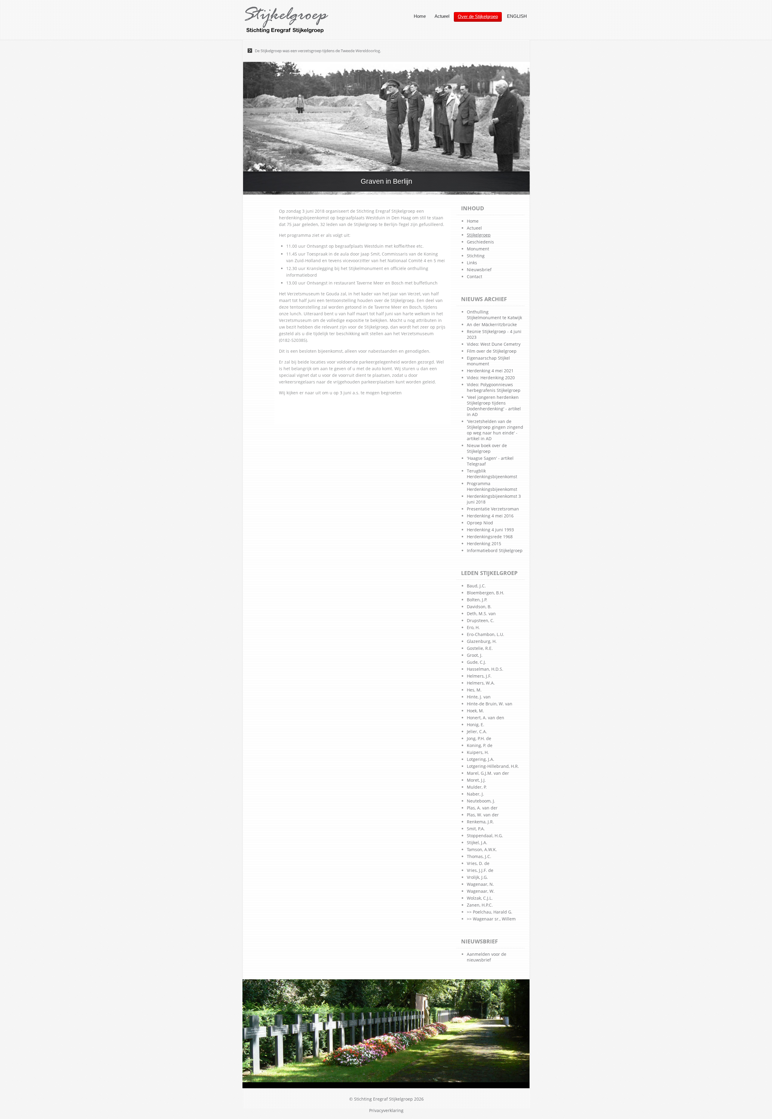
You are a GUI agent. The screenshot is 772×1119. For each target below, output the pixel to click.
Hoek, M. (475, 711)
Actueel (442, 16)
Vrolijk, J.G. (477, 877)
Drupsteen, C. (480, 620)
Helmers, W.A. (481, 683)
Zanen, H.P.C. (480, 905)
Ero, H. (473, 627)
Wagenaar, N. (480, 884)
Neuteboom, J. (481, 801)
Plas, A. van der (482, 808)
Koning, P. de (479, 745)
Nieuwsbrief (479, 269)
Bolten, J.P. (477, 599)
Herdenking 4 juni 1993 (490, 529)
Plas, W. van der (483, 815)
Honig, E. (475, 724)
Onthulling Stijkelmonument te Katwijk (494, 314)
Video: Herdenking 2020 (491, 377)
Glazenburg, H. (482, 641)
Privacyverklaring (386, 1110)
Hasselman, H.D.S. (485, 669)
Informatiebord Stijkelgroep (495, 550)
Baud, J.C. (476, 586)
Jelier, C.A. (477, 731)
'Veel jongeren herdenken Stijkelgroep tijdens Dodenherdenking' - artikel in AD (494, 405)
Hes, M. (474, 690)
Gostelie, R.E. (480, 648)
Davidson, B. (479, 606)
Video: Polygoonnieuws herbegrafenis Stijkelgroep (493, 387)
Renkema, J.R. (480, 822)
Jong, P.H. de (479, 738)
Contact (474, 276)
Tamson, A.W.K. (482, 849)
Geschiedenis (480, 242)
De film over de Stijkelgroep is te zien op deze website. (303, 50)
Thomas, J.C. (479, 856)
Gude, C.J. (476, 662)
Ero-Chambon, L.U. (485, 634)
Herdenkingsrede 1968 (490, 536)
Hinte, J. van (479, 697)
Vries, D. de (478, 863)
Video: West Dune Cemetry (493, 344)
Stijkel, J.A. (477, 842)
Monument (478, 249)
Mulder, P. (477, 787)
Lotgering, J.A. (480, 759)
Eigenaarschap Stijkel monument (488, 361)
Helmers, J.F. (479, 676)
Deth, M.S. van (481, 613)
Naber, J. (475, 794)
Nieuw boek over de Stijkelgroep (487, 448)
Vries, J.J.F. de (480, 870)
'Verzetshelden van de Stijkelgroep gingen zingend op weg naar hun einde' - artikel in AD (495, 429)
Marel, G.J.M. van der (488, 773)
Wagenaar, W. (481, 891)
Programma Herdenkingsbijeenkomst (492, 486)
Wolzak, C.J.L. (480, 898)
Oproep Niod (480, 523)
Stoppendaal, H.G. (485, 835)
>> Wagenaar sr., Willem (491, 919)
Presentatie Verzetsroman (493, 509)
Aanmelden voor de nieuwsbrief (486, 957)
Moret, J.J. (476, 780)
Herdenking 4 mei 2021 (490, 371)
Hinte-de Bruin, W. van (489, 704)
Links (472, 262)
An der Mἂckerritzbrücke (492, 324)
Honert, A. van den (485, 717)
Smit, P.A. (476, 828)
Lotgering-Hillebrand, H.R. (493, 766)
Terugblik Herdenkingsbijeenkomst (492, 473)
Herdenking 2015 (484, 543)
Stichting (476, 256)
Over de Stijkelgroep (478, 16)
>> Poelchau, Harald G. (489, 912)
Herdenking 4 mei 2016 (490, 516)
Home (420, 16)
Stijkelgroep (479, 235)
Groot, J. (474, 655)
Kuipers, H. (478, 752)
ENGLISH (517, 16)
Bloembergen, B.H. (485, 593)
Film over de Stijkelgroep (492, 351)
